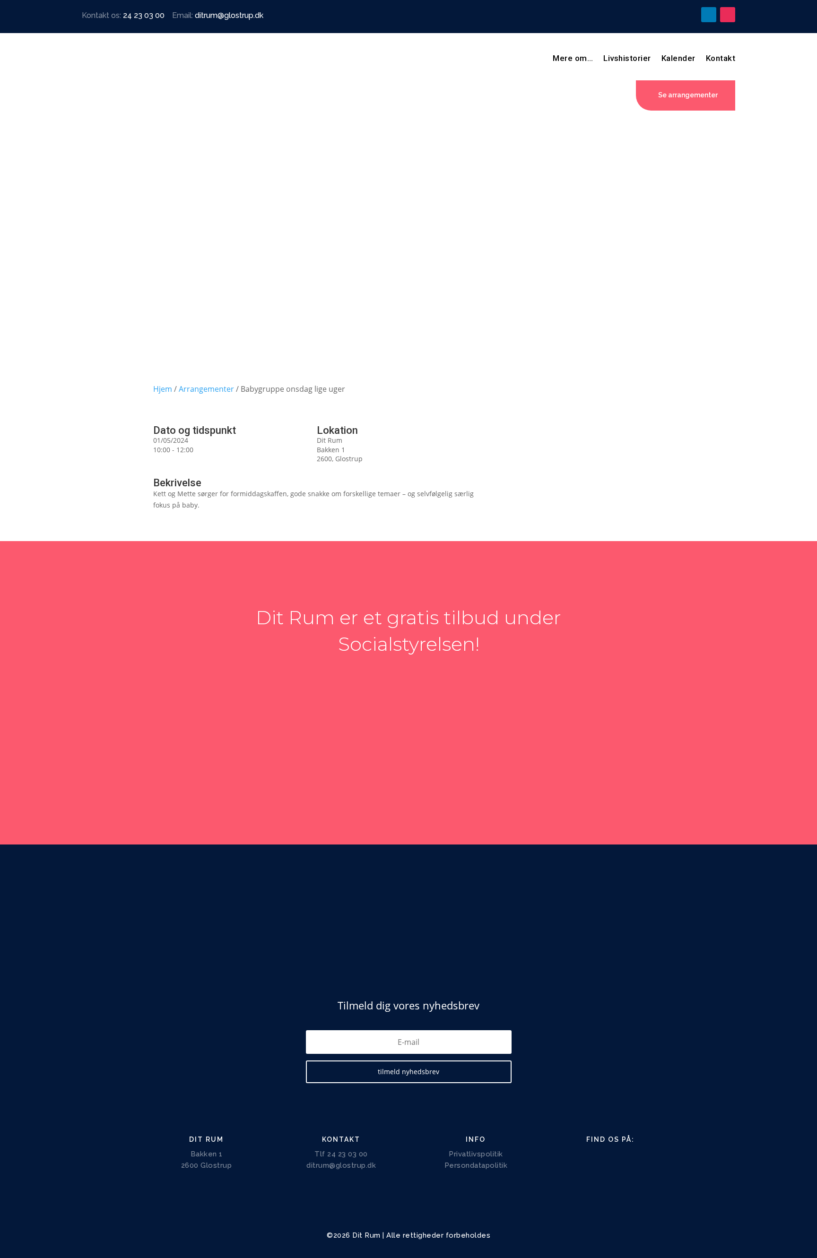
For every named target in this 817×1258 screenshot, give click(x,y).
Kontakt (721, 58)
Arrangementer (206, 389)
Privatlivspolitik (476, 1154)
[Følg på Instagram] (727, 14)
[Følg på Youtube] (689, 14)
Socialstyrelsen (406, 643)
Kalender (678, 58)
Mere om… (573, 58)
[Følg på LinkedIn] (708, 14)
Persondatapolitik (476, 1165)
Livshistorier (627, 58)
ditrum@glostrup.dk (229, 15)
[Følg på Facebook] (670, 14)
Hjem (162, 389)
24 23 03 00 (144, 15)
